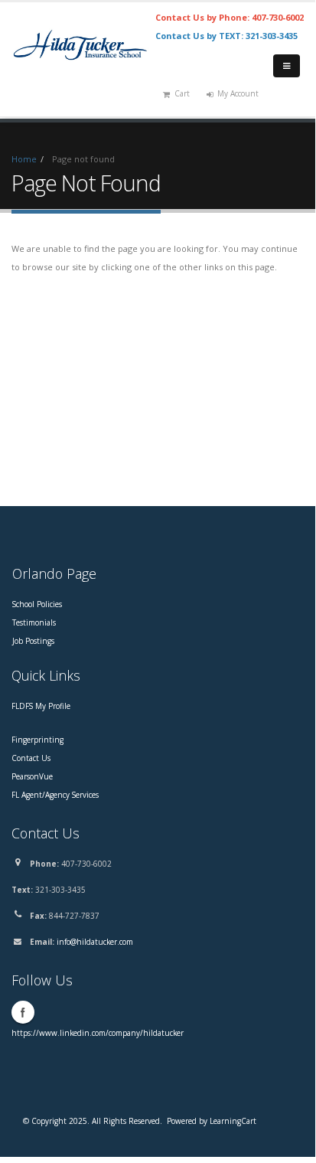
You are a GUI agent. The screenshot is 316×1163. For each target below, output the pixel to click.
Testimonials (34, 622)
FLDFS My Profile (40, 706)
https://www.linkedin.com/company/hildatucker (97, 1032)
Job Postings (33, 640)
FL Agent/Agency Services (55, 794)
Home (24, 159)
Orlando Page (54, 573)
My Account (238, 93)
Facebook (22, 1012)
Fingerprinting (37, 739)
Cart (182, 93)
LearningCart (233, 1121)
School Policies (37, 604)
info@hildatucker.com (95, 941)
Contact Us (30, 758)
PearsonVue (32, 776)
